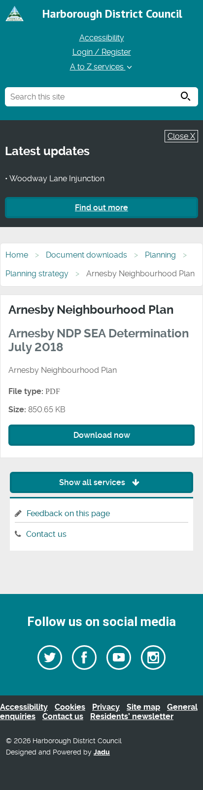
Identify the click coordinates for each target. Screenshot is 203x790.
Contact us (46, 534)
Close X (181, 136)
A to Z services (98, 66)
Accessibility (101, 37)
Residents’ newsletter (131, 716)
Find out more (101, 207)
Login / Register (101, 52)
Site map (143, 707)
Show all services (93, 482)
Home (16, 255)
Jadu (102, 752)
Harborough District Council (112, 13)
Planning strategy (36, 273)
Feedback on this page (68, 513)
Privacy (106, 707)
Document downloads (86, 255)
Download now (101, 435)
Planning (160, 255)
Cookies (70, 707)
